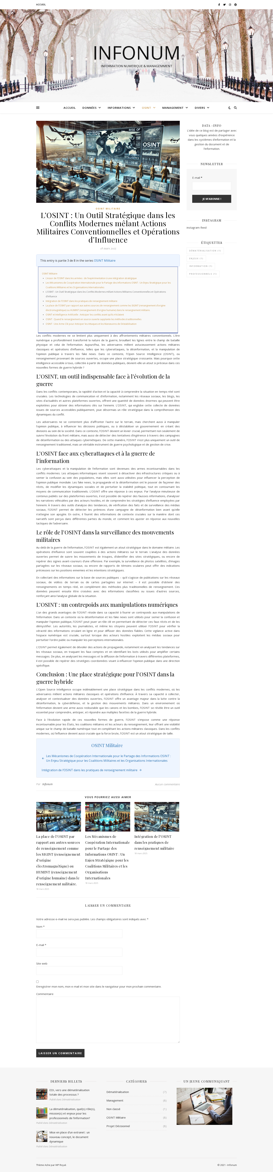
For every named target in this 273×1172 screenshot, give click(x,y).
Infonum (137, 52)
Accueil (41, 4)
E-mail (41, 945)
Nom (40, 926)
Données (89, 107)
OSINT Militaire (108, 208)
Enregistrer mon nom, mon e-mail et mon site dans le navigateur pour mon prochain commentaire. (98, 986)
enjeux (196, 258)
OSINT (146, 107)
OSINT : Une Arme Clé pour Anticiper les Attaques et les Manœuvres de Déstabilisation (91, 323)
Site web (41, 963)
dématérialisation (205, 250)
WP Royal (60, 1165)
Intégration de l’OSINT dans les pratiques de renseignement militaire (81, 301)
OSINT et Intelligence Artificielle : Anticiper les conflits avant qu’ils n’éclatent (85, 314)
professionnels (203, 273)
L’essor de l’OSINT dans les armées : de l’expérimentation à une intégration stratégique (91, 278)
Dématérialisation (117, 1092)
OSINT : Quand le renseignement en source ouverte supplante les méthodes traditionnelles (93, 319)
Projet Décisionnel (118, 1126)
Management (173, 107)
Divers (200, 107)
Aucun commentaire (167, 784)
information (200, 266)
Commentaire (44, 994)
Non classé (113, 1109)
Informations (119, 107)
